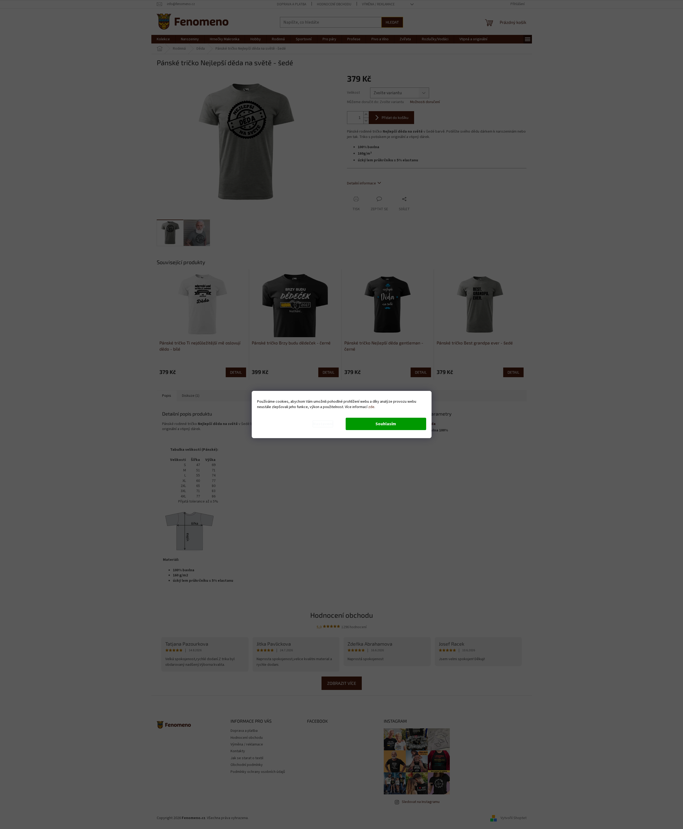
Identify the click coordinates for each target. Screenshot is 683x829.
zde (371, 407)
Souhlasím (385, 424)
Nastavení (323, 424)
